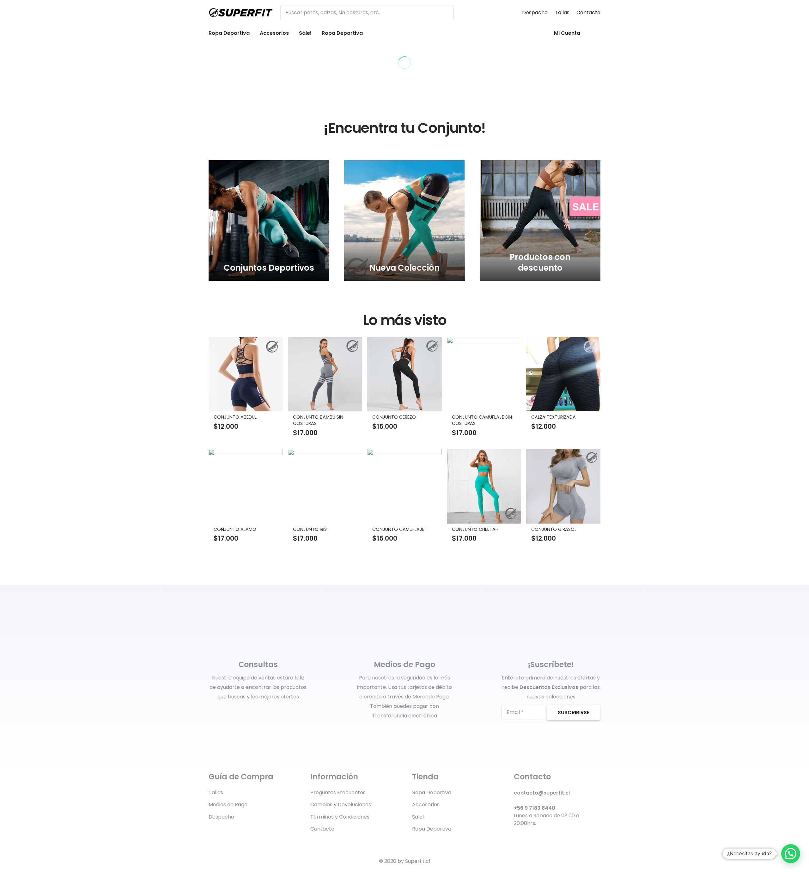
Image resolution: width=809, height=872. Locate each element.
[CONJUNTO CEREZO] (404, 374)
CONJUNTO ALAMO (235, 529)
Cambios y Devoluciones (340, 804)
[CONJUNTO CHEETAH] (484, 486)
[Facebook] (516, 838)
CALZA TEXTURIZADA (553, 417)
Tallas (562, 12)
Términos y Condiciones (339, 816)
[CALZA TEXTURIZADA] (563, 374)
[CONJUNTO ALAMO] (246, 486)
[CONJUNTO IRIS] (325, 486)
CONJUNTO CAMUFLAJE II (400, 529)
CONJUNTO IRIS (310, 529)
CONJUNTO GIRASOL (553, 529)
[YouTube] (537, 838)
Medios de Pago (228, 804)
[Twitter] (527, 838)
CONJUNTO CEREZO (394, 417)
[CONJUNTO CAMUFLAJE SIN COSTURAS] (484, 374)
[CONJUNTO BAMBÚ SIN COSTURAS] (325, 374)
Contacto (588, 12)
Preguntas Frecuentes (338, 792)
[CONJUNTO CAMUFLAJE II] (404, 486)
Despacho (535, 12)
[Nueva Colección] (404, 220)
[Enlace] (241, 12)
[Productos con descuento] (540, 220)
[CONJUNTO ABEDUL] (246, 374)
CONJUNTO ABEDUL (235, 417)
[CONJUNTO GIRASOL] (563, 486)
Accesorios (426, 804)
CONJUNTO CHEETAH (475, 529)
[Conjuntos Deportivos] (269, 220)
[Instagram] (548, 838)
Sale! (418, 816)
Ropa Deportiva (431, 792)
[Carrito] (592, 33)
